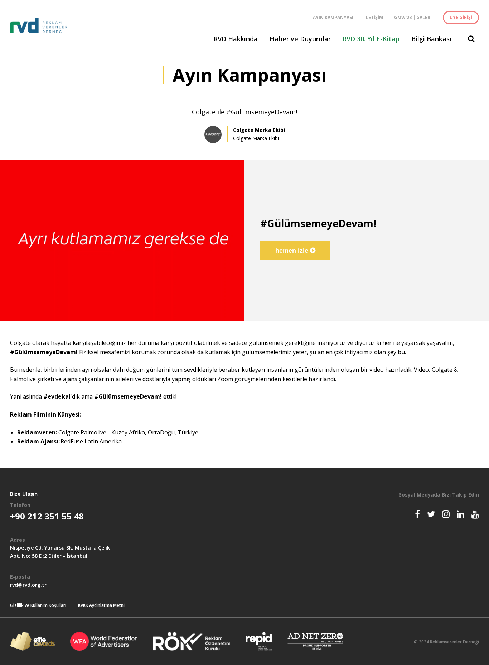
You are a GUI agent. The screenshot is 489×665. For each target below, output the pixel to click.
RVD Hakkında (236, 38)
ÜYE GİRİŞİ (461, 17)
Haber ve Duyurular (300, 38)
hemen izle (292, 250)
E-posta (20, 576)
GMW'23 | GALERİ (413, 17)
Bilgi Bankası (431, 38)
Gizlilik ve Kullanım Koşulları (38, 605)
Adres (17, 539)
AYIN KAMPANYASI (333, 17)
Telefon (20, 505)
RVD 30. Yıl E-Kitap (371, 38)
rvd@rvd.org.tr (28, 584)
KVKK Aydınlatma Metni (101, 605)
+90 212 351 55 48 (47, 516)
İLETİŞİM (373, 17)
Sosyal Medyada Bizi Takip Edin (439, 494)
